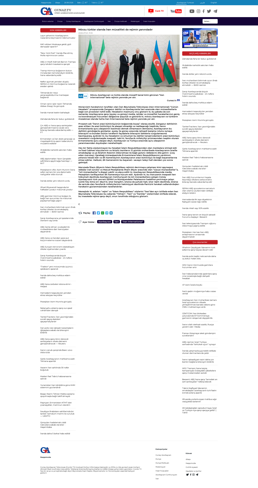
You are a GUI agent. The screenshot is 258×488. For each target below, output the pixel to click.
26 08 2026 (68, 3)
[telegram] (215, 11)
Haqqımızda (46, 3)
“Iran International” (132, 221)
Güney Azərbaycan (73, 21)
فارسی (202, 3)
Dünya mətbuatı (120, 21)
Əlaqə (57, 3)
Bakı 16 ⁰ (82, 3)
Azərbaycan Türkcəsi (185, 3)
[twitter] (209, 11)
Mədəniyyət (135, 21)
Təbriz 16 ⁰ (97, 3)
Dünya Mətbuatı (162, 463)
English (214, 3)
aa (85, 96)
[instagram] (198, 11)
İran (109, 21)
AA (81, 96)
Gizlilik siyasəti (192, 467)
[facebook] (203, 11)
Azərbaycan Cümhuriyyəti (94, 21)
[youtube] (176, 11)
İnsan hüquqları (149, 21)
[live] (155, 11)
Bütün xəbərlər (48, 21)
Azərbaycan (104, 221)
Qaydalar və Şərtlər (193, 471)
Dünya (59, 21)
